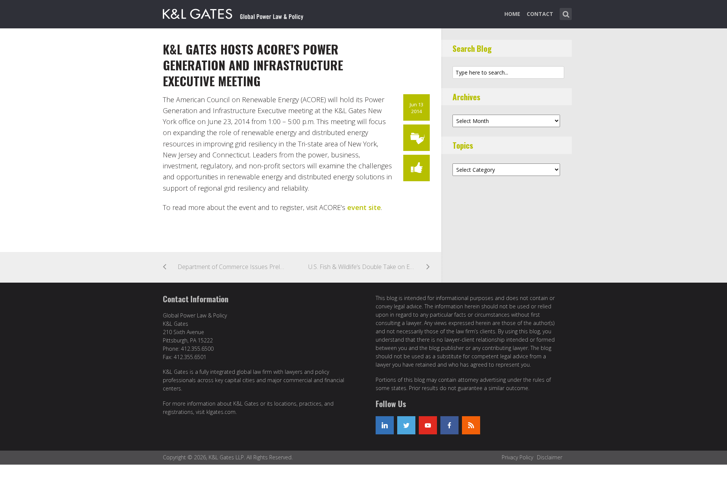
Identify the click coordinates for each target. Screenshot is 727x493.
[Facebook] (449, 425)
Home (512, 13)
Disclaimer (549, 457)
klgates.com (221, 411)
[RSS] (471, 425)
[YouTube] (428, 425)
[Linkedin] (385, 425)
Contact (540, 13)
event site (364, 207)
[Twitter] (406, 425)
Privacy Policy (517, 457)
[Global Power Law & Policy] (233, 12)
